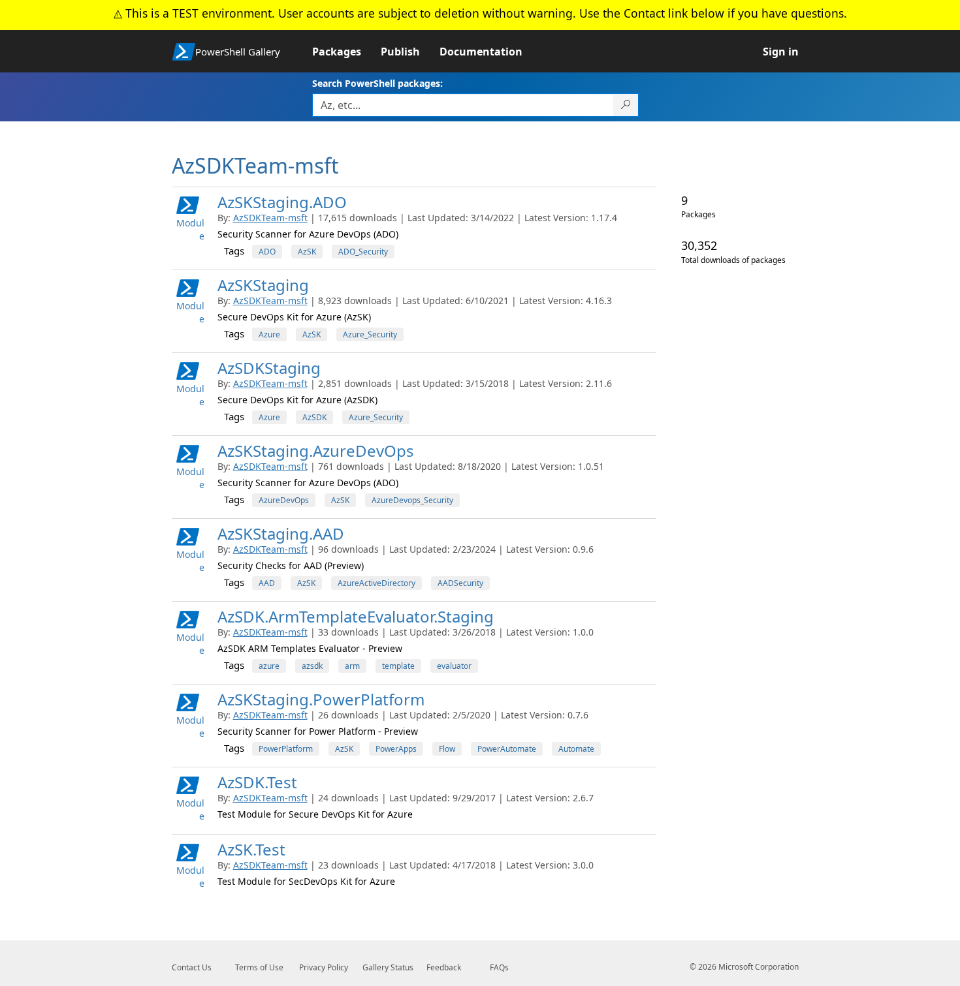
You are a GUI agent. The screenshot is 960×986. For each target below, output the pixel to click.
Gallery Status (387, 967)
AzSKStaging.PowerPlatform (320, 699)
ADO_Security (363, 251)
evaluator (454, 665)
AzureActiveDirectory (376, 583)
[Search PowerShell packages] (626, 105)
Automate (576, 748)
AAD (267, 583)
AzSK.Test (251, 849)
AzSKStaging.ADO (282, 202)
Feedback (443, 967)
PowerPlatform (286, 748)
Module (190, 229)
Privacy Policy (323, 967)
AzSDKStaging (269, 367)
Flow (447, 748)
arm (352, 665)
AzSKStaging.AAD (280, 533)
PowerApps (396, 748)
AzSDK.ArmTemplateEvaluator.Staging (355, 616)
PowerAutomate (506, 748)
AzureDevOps (284, 500)
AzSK (307, 251)
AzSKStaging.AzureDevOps (315, 450)
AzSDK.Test (257, 782)
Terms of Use (259, 967)
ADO (267, 251)
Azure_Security (370, 334)
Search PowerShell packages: (377, 83)
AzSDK (314, 417)
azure (269, 665)
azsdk (312, 665)
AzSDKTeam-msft (270, 217)
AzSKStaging (263, 285)
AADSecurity (460, 583)
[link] (346, 51)
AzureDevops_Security (412, 500)
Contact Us (192, 967)
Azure (269, 334)
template (398, 665)
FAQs (499, 967)
